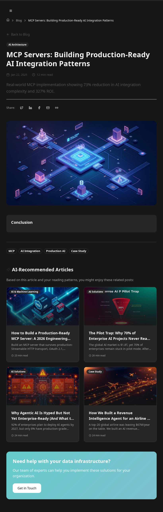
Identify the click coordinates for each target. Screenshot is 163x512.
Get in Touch (26, 488)
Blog (19, 20)
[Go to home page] (8, 19)
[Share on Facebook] (39, 107)
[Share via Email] (47, 107)
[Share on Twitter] (21, 107)
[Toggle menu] (10, 10)
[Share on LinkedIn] (30, 107)
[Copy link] (56, 107)
